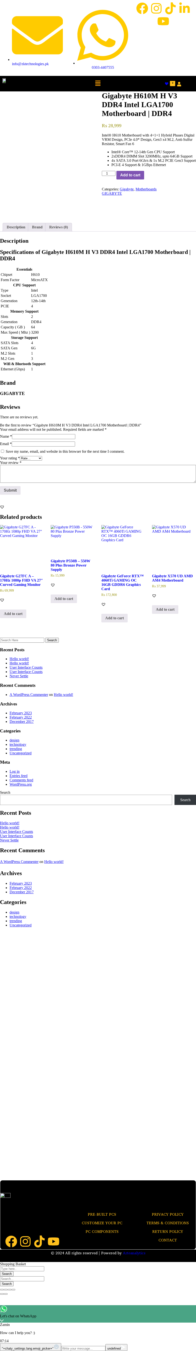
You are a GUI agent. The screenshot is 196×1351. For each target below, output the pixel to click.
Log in (15, 771)
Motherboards (146, 189)
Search (5, 792)
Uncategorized (21, 753)
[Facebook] (142, 8)
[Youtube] (163, 21)
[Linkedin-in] (185, 8)
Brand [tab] (37, 227)
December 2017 (22, 722)
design (14, 740)
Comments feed (21, 780)
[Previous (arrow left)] (2, 1294)
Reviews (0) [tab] (58, 227)
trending (16, 749)
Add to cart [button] (13, 614)
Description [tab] (16, 227)
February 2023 (21, 713)
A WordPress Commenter (29, 695)
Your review (11, 463)
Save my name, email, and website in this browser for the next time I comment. (65, 451)
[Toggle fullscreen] (9, 1289)
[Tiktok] (170, 8)
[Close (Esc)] (2, 1289)
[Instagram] (156, 8)
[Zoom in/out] (13, 1289)
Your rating (10, 458)
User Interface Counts (26, 667)
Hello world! (19, 659)
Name (6, 436)
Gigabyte (127, 189)
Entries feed (18, 776)
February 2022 (21, 717)
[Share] (6, 1289)
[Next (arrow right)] (6, 1294)
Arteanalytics (134, 1253)
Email (6, 444)
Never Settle (19, 676)
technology (18, 744)
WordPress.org (21, 784)
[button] (98, 83)
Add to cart (130, 175)
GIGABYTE (112, 193)
